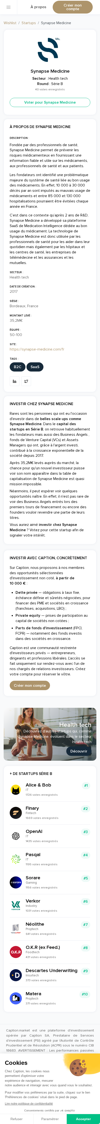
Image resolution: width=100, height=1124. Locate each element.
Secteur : (16, 272)
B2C (17, 367)
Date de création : (23, 286)
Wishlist (10, 23)
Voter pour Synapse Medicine (50, 102)
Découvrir (78, 751)
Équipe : (15, 329)
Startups (29, 23)
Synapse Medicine (50, 71)
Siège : (14, 301)
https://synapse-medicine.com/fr (37, 349)
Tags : (14, 358)
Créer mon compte (73, 7)
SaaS (35, 367)
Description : (19, 138)
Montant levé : (21, 315)
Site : (13, 344)
